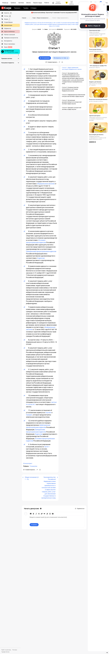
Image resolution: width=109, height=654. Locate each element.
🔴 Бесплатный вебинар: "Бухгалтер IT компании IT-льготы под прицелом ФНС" (54, 12)
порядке (29, 415)
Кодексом (41, 258)
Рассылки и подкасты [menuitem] (7, 62)
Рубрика (26, 466)
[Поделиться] (59, 62)
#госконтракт (27, 463)
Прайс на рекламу (6, 649)
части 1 (47, 447)
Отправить (34, 524)
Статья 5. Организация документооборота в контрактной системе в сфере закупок (71, 102)
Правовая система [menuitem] (6, 58)
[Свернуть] (107, 652)
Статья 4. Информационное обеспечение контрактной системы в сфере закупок (73, 95)
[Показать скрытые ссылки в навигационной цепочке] (29, 18)
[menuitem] (10, 12)
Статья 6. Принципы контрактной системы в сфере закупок (71, 108)
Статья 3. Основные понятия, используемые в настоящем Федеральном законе (70, 89)
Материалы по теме (60, 58)
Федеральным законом (45, 184)
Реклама (14, 649)
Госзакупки (33, 466)
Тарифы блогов (5, 652)
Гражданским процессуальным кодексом (41, 251)
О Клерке (33, 8)
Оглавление (46, 58)
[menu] (11, 32)
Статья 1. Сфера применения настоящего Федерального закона (72, 68)
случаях (48, 412)
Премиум (17, 8)
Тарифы (25, 8)
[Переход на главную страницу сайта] (6, 8)
